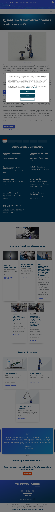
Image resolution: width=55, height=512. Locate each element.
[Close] (47, 74)
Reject (27, 95)
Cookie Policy (27, 87)
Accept (27, 91)
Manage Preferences (27, 98)
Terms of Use (35, 87)
